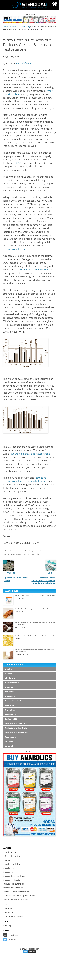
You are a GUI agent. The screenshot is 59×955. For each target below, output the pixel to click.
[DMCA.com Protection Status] (29, 952)
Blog (26, 551)
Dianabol (9, 687)
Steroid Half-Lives (11, 872)
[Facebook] (6, 935)
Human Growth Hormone (16, 701)
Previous (11, 572)
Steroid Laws (9, 868)
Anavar (8, 673)
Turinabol (9, 741)
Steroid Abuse (9, 852)
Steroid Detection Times (14, 876)
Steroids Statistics (11, 864)
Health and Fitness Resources (17, 899)
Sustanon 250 (11, 719)
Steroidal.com (9, 26)
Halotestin (10, 696)
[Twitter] (6, 940)
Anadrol (8, 669)
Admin (36, 554)
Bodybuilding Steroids (13, 883)
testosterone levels (14, 249)
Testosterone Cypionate (16, 723)
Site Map (7, 925)
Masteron (9, 705)
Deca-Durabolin (12, 682)
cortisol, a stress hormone (34, 269)
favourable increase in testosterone (30, 453)
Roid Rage (8, 860)
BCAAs (18, 163)
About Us (7, 908)
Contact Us (8, 912)
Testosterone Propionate (16, 732)
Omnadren (10, 710)
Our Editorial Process (13, 916)
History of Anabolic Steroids (16, 891)
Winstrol (9, 746)
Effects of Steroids (11, 856)
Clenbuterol (10, 678)
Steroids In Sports (11, 880)
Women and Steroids (13, 887)
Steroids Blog (24, 26)
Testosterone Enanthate (16, 728)
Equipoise (9, 692)
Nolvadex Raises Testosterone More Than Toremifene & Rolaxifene (43, 580)
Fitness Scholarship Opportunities (19, 895)
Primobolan (10, 714)
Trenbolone (10, 737)
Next (50, 572)
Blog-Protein (34, 551)
